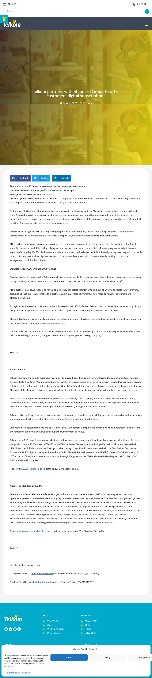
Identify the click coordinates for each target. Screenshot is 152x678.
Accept (69, 657)
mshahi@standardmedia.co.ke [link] (43, 582)
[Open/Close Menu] (146, 24)
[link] (4, 19)
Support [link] (141, 4)
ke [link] (54, 573)
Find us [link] (12, 4)
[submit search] (147, 11)
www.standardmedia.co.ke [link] (36, 531)
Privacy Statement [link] (13, 673)
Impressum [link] (26, 673)
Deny (107, 657)
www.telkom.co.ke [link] (32, 469)
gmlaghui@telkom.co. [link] (42, 573)
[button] (20, 178)
